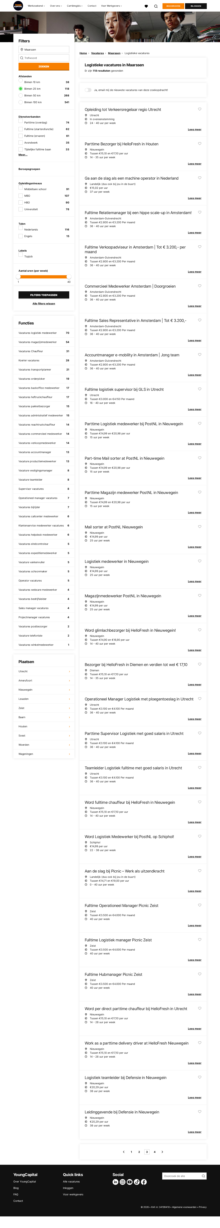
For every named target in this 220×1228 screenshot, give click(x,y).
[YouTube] (130, 1182)
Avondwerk (31, 142)
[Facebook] (144, 1182)
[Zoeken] (156, 5)
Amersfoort (25, 680)
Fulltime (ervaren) (34, 135)
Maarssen (114, 53)
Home (83, 53)
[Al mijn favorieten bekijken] (146, 5)
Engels (28, 236)
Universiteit (31, 209)
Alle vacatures (71, 1181)
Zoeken (43, 66)
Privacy (203, 1207)
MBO (27, 195)
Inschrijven (173, 6)
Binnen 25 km (32, 88)
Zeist (21, 708)
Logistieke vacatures (137, 53)
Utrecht (23, 671)
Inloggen (196, 6)
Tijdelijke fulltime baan (37, 149)
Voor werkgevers (73, 1194)
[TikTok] (137, 1182)
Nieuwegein (25, 689)
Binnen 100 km (33, 102)
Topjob (28, 256)
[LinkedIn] (116, 1182)
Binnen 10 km (32, 82)
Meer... (23, 154)
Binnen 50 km (32, 95)
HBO (27, 202)
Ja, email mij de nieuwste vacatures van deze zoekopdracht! (131, 90)
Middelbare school (35, 189)
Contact (92, 5)
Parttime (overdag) (35, 122)
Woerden (24, 744)
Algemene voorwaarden (184, 1207)
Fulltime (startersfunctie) (38, 129)
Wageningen (26, 753)
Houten (23, 726)
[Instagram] (123, 1182)
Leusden (24, 698)
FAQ (15, 1194)
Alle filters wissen (44, 303)
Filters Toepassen (43, 295)
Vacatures (97, 53)
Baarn (22, 717)
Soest (22, 735)
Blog (16, 1188)
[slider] (18, 276)
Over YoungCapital (24, 1181)
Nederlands (31, 229)
